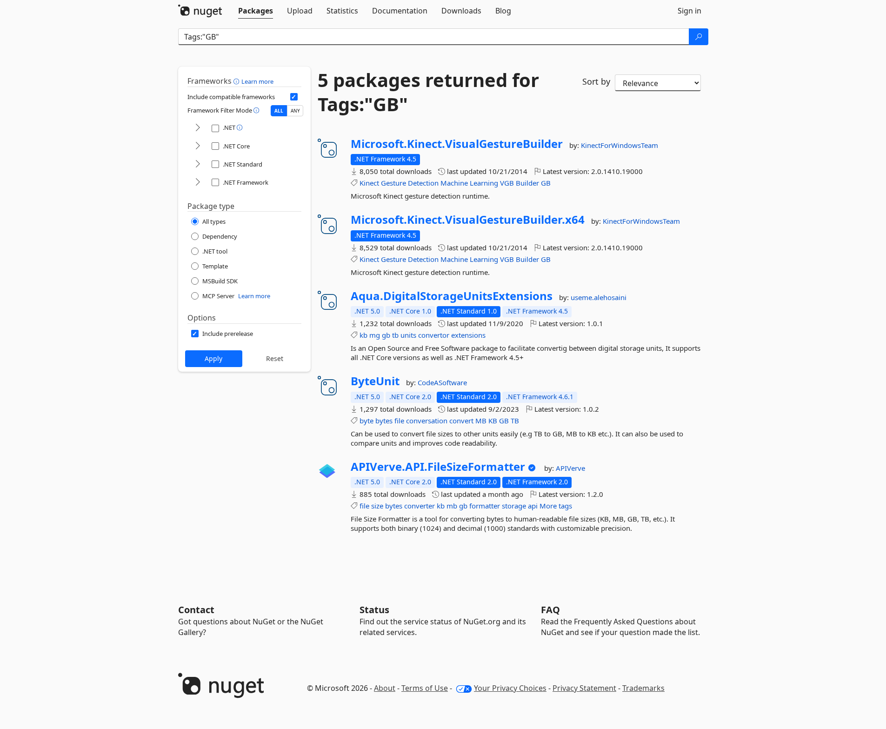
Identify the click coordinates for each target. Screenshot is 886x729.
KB (492, 420)
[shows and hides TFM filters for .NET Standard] (197, 164)
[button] (237, 81)
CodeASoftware (442, 382)
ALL (278, 110)
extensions (468, 335)
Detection (423, 182)
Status (374, 609)
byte (366, 420)
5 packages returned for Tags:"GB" (428, 92)
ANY (295, 110)
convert (461, 420)
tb (395, 335)
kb (363, 335)
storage (514, 505)
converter (419, 505)
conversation (426, 420)
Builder (527, 182)
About (384, 688)
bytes (384, 420)
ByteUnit (375, 381)
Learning (484, 182)
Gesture (393, 182)
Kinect (369, 182)
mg (374, 335)
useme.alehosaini (598, 297)
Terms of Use (424, 688)
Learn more (257, 81)
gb (386, 335)
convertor (433, 335)
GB (546, 182)
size (377, 505)
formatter (484, 505)
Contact (196, 609)
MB (480, 420)
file (399, 420)
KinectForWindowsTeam (619, 145)
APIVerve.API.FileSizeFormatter (438, 466)
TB (515, 420)
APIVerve (570, 468)
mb (451, 505)
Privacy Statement (584, 688)
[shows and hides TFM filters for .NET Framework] (197, 183)
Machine (454, 182)
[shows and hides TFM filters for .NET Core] (197, 146)
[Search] (698, 36)
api (533, 505)
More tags (556, 505)
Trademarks (643, 688)
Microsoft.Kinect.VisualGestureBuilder (457, 144)
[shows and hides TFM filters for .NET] (197, 128)
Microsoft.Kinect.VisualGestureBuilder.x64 (468, 219)
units (408, 335)
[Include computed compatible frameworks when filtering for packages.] (293, 96)
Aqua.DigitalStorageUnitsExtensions (452, 296)
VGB (507, 182)
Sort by (596, 81)
